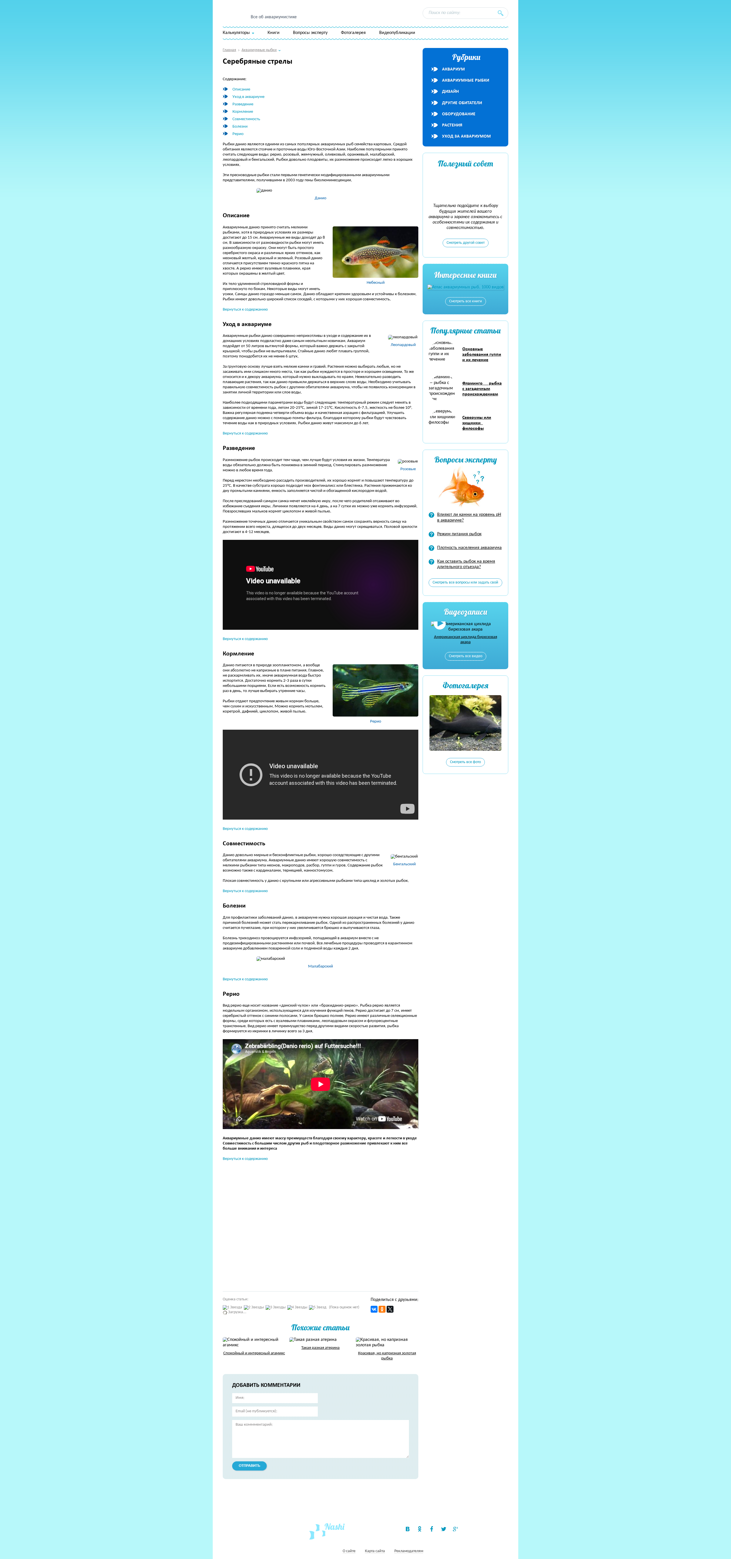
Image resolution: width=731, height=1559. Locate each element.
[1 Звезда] (232, 1307)
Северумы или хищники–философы (476, 423)
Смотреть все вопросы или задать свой (465, 582)
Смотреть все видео (465, 656)
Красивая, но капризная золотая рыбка (387, 1356)
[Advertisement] (305, 1224)
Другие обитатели (462, 103)
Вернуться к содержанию (245, 309)
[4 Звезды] (297, 1307)
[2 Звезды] (254, 1307)
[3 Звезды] (276, 1307)
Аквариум (453, 69)
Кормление (242, 112)
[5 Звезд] (317, 1307)
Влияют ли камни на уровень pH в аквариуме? (469, 517)
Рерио (238, 134)
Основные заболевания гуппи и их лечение (481, 354)
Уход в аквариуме (248, 97)
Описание (241, 89)
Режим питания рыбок (459, 534)
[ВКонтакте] (374, 1309)
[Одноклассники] (382, 1309)
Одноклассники (419, 1529)
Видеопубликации (397, 33)
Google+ (455, 1529)
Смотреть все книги (465, 301)
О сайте (349, 1551)
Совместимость (246, 119)
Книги (274, 33)
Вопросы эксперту (310, 33)
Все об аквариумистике (274, 17)
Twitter (443, 1529)
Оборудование (458, 114)
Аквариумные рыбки (465, 80)
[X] (390, 1309)
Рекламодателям (408, 1551)
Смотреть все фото (465, 762)
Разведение (242, 104)
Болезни (240, 126)
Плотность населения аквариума (469, 548)
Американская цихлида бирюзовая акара (465, 639)
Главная (229, 50)
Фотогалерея (353, 33)
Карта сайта (375, 1551)
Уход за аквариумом (466, 136)
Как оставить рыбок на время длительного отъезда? (466, 564)
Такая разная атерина (320, 1348)
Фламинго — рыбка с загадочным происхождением (482, 389)
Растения (452, 125)
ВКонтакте (407, 1529)
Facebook (431, 1529)
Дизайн (450, 91)
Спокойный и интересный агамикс (254, 1353)
